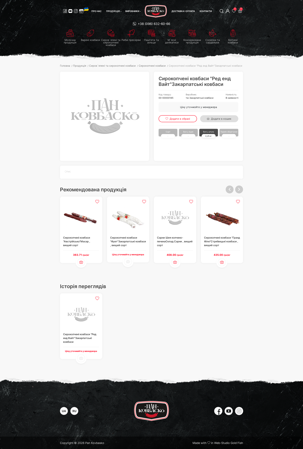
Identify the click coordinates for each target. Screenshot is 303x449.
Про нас (96, 11)
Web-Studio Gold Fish (228, 443)
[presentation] (230, 189)
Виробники (132, 11)
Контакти (206, 11)
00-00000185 (166, 97)
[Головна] (155, 11)
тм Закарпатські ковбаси (199, 97)
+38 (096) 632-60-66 (153, 24)
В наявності (232, 97)
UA (64, 411)
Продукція (113, 11)
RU (74, 411)
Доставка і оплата (183, 11)
